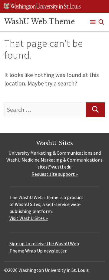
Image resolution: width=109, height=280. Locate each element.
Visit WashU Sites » (28, 218)
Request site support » (54, 174)
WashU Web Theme (39, 22)
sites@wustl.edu (54, 167)
